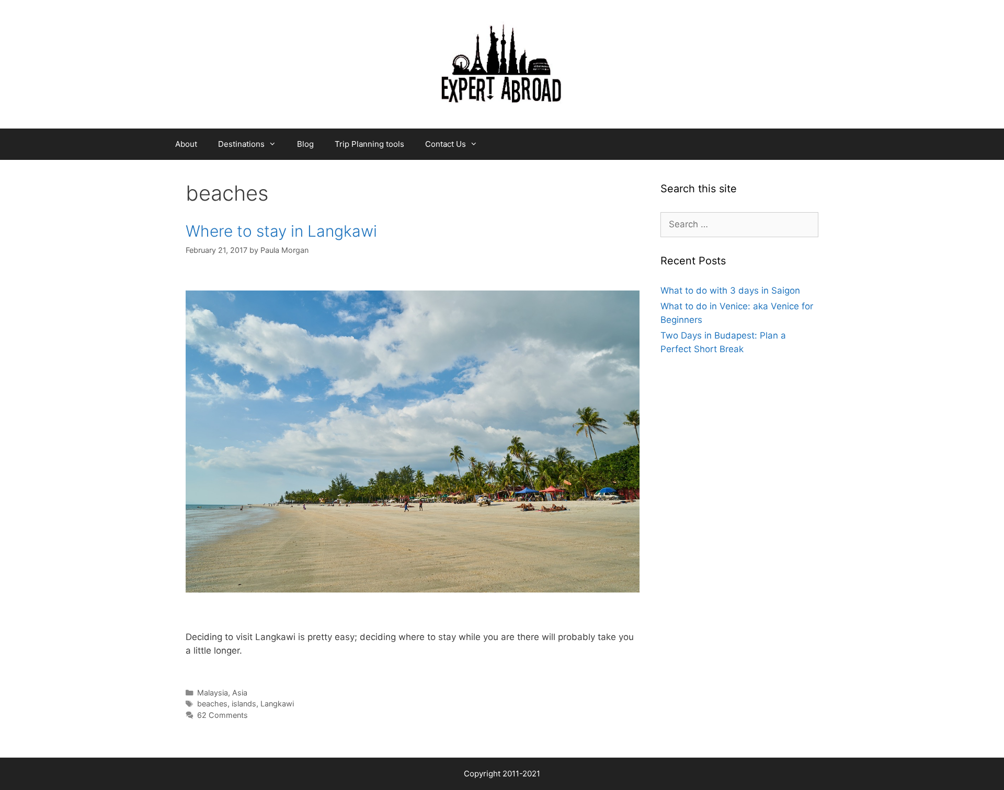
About (186, 144)
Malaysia (212, 692)
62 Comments (222, 715)
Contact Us (445, 144)
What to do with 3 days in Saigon (730, 290)
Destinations (241, 144)
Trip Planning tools (369, 144)
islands (244, 703)
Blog (305, 144)
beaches (212, 703)
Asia (239, 692)
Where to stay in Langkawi (281, 231)
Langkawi (277, 703)
